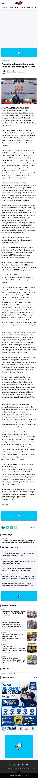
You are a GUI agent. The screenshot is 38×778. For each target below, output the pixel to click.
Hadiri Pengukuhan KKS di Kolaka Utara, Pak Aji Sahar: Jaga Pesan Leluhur (18, 562)
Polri (16, 7)
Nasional (30, 7)
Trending (4, 7)
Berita (4, 632)
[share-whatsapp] (11, 527)
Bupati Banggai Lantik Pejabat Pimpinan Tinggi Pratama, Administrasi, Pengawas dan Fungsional (18, 577)
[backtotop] (19, 773)
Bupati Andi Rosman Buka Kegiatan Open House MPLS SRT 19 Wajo (13, 612)
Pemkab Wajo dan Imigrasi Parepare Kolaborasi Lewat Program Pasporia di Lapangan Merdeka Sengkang (12, 624)
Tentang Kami (30, 769)
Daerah (23, 7)
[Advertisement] (19, 29)
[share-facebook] (3, 527)
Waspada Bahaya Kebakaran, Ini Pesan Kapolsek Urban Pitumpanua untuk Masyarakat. (12, 636)
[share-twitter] (7, 527)
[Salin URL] (15, 527)
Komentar (33, 527)
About (4, 769)
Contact (10, 769)
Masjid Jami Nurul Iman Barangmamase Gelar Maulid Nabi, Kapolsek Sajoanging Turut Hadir (13, 660)
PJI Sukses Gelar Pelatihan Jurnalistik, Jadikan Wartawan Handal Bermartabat (17, 554)
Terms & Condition (19, 769)
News (11, 7)
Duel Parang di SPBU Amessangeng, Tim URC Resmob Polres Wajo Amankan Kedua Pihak (13, 648)
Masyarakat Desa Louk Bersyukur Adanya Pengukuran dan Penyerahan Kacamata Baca (17, 585)
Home (3, 60)
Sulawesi (5, 504)
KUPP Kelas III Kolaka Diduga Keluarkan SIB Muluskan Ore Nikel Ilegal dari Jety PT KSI (16, 569)
